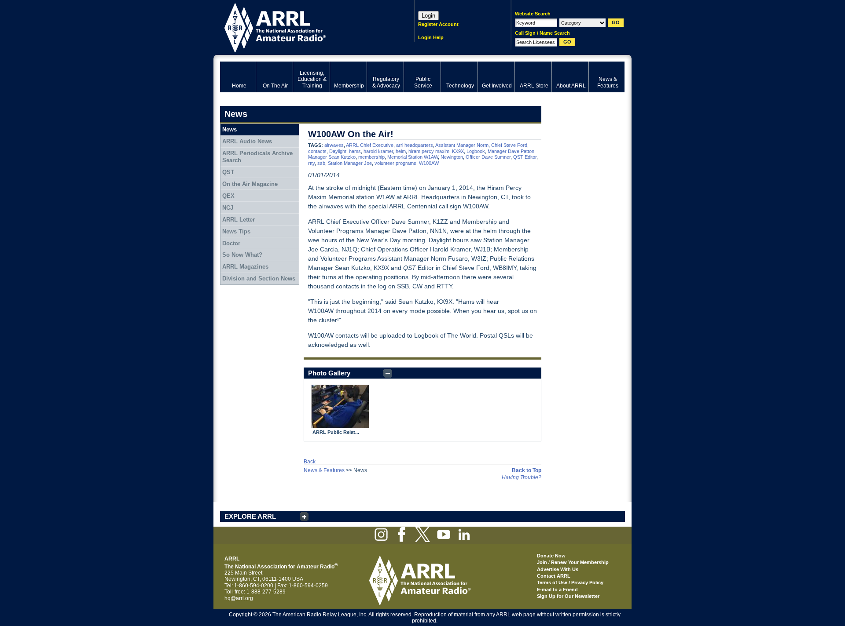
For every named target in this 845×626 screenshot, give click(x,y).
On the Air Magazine (250, 184)
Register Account (438, 24)
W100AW (429, 163)
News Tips (236, 231)
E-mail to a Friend (557, 589)
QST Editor (524, 157)
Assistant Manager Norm (462, 145)
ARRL (306, 26)
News (229, 129)
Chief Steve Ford (509, 145)
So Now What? (242, 254)
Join (542, 562)
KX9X (458, 151)
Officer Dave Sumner (488, 157)
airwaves (334, 145)
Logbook (476, 151)
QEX (228, 196)
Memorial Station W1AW (412, 157)
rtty (311, 163)
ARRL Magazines (245, 266)
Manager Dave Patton (511, 151)
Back (310, 462)
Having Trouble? (521, 477)
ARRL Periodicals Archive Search (257, 157)
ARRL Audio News (247, 141)
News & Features (324, 470)
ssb (321, 163)
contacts (317, 151)
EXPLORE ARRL (250, 516)
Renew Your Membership (580, 562)
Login (428, 15)
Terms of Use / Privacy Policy (570, 582)
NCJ (227, 207)
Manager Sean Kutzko (332, 157)
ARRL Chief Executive (369, 145)
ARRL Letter (238, 219)
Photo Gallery (329, 373)
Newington (452, 157)
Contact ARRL (553, 576)
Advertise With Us (557, 569)
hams (355, 151)
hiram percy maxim (428, 151)
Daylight (337, 151)
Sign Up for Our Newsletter (568, 596)
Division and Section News (258, 278)
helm (401, 151)
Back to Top (526, 470)
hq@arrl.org (238, 598)
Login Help (431, 37)
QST (228, 172)
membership (371, 157)
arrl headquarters (414, 145)
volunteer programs (395, 163)
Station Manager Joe (350, 163)
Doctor (231, 243)
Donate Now (551, 555)
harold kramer (378, 151)
